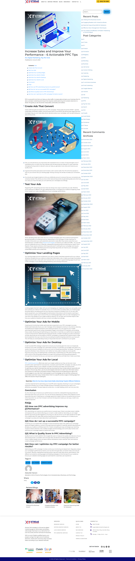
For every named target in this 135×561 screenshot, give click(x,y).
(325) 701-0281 (104, 1)
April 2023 (86, 188)
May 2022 (85, 216)
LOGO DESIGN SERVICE (60, 530)
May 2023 (85, 185)
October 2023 (87, 173)
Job (84, 94)
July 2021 (85, 247)
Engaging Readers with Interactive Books (95, 22)
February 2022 (87, 225)
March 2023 (86, 192)
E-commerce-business (89, 82)
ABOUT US (78, 527)
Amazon (85, 48)
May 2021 (85, 253)
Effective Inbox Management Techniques (94, 28)
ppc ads (28, 462)
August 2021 (86, 244)
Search (85, 107)
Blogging (85, 54)
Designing (86, 76)
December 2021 (87, 232)
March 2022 (86, 222)
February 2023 (87, 195)
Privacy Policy (82, 559)
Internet (85, 91)
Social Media (86, 116)
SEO (84, 110)
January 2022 (86, 228)
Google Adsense (87, 88)
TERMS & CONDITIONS (81, 538)
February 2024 (87, 161)
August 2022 (86, 207)
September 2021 (87, 241)
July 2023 (85, 179)
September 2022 (88, 204)
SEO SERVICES (79, 530)
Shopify (85, 113)
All (26, 58)
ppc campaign (35, 462)
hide (35, 65)
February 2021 (87, 262)
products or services (47, 462)
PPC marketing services (31, 363)
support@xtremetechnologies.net (100, 527)
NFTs (84, 100)
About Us (43, 1)
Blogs (61, 1)
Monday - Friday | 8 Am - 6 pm (100, 534)
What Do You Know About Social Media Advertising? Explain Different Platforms (56, 381)
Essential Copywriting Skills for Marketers (94, 25)
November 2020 (87, 269)
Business (85, 64)
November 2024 (87, 139)
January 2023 (86, 198)
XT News (85, 125)
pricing (56, 1)
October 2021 (86, 238)
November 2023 (87, 170)
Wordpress (86, 122)
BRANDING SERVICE (59, 524)
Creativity (85, 73)
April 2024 (86, 155)
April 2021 (85, 256)
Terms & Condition (71, 559)
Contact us (75, 1)
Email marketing (88, 85)
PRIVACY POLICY (80, 535)
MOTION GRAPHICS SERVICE (61, 527)
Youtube (85, 128)
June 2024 (86, 151)
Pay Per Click (45, 58)
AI (83, 39)
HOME (77, 524)
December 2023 (87, 167)
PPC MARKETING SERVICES (61, 532)
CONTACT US (79, 532)
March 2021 (86, 259)
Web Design (86, 119)
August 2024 (86, 148)
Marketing (86, 97)
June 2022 (86, 213)
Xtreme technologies (49, 242)
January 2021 (86, 265)
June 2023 (86, 182)
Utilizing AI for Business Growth (92, 19)
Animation (86, 51)
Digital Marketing (34, 58)
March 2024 (86, 158)
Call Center (86, 67)
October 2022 (87, 201)
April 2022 (86, 219)
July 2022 (85, 210)
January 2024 (87, 164)
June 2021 (86, 250)
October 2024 (87, 142)
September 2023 (88, 176)
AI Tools (85, 42)
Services (50, 1)
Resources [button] (67, 1)
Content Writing (87, 70)
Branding (85, 60)
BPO (84, 57)
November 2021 (87, 235)
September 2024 (88, 145)
